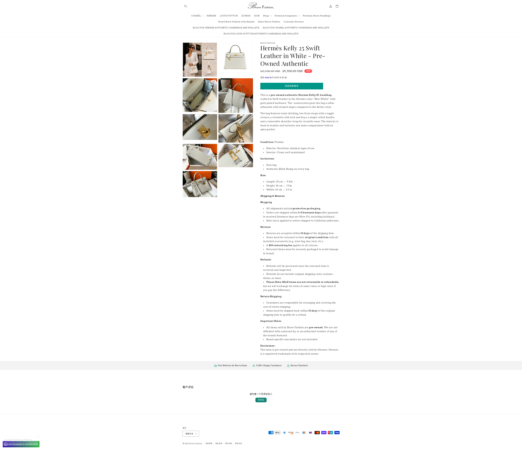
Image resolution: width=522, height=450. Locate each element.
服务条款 (228, 443)
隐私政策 (218, 443)
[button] (186, 6)
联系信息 (238, 443)
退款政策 (209, 443)
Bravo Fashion (195, 444)
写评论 (261, 400)
